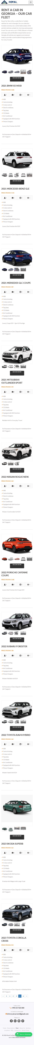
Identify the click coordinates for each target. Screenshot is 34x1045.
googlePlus (15, 1020)
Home (4, 1028)
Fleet (17, 1028)
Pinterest (22, 1020)
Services (28, 1028)
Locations (7, 1030)
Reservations (11, 1028)
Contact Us (17, 1030)
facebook (11, 1020)
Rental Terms (25, 1030)
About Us (22, 1028)
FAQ (12, 1030)
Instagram (18, 1020)
